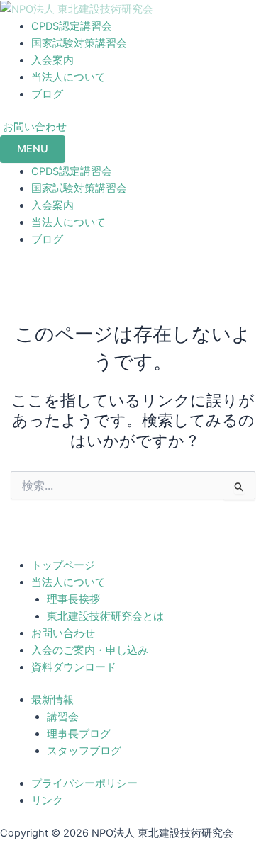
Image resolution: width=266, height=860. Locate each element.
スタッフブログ (84, 751)
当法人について (68, 77)
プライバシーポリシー (84, 783)
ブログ (47, 94)
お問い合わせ (63, 633)
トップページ (63, 565)
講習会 (63, 717)
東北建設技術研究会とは (105, 616)
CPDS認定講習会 (71, 26)
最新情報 (52, 700)
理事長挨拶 (73, 599)
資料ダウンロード (73, 667)
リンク (47, 800)
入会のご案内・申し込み (89, 650)
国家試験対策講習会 (79, 43)
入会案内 (52, 60)
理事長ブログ (79, 734)
